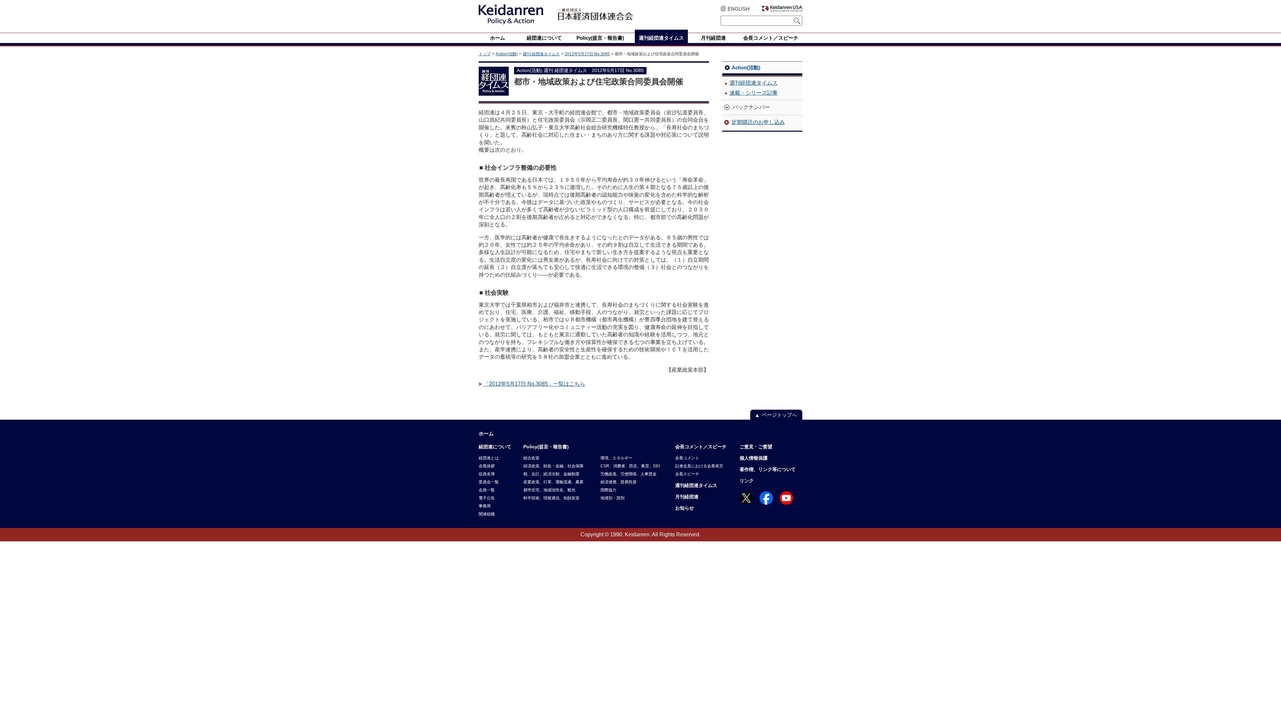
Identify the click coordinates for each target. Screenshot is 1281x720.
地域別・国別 (612, 498)
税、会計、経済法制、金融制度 (551, 474)
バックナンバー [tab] (751, 107)
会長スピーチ (687, 474)
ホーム (486, 433)
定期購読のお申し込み (758, 122)
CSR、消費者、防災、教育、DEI (630, 466)
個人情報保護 (754, 458)
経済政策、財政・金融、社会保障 (553, 466)
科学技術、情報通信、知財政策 (551, 498)
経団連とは (489, 458)
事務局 (485, 506)
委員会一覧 (489, 482)
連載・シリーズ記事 (754, 93)
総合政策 (531, 458)
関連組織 (487, 514)
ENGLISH (739, 9)
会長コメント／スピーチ (701, 446)
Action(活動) (507, 54)
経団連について (495, 446)
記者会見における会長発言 (699, 466)
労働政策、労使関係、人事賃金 (628, 474)
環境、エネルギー (616, 458)
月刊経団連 (687, 496)
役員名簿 (487, 474)
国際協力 (608, 490)
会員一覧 (487, 490)
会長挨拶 (487, 466)
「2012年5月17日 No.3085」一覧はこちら (534, 384)
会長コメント (687, 458)
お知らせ (684, 508)
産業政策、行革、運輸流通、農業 (553, 482)
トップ (485, 54)
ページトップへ (779, 415)
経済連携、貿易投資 (618, 482)
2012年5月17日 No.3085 (587, 54)
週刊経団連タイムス (754, 83)
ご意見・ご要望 (756, 446)
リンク (747, 480)
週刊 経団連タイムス (541, 54)
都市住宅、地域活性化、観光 (549, 490)
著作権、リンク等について (768, 469)
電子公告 (487, 498)
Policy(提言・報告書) (546, 446)
